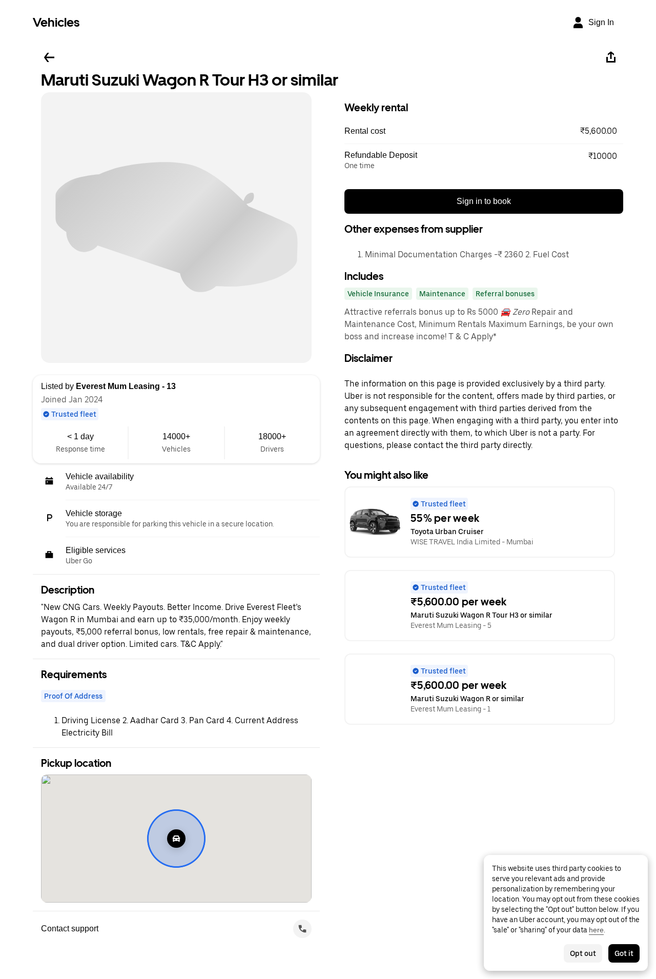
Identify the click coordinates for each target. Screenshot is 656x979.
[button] (483, 131)
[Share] (611, 57)
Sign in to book (484, 201)
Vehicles (56, 22)
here (596, 930)
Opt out (583, 953)
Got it (623, 953)
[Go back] (49, 57)
